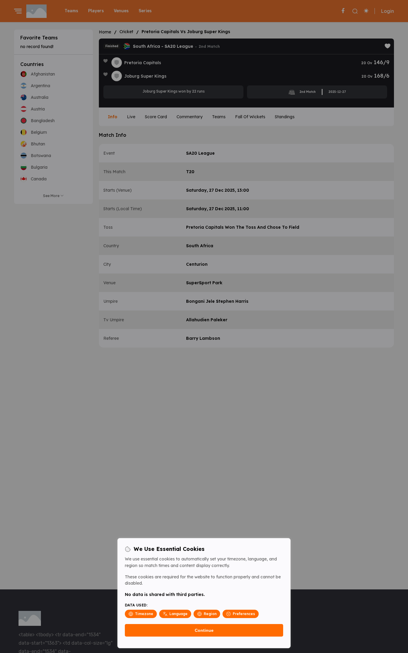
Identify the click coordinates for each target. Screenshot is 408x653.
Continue (204, 630)
